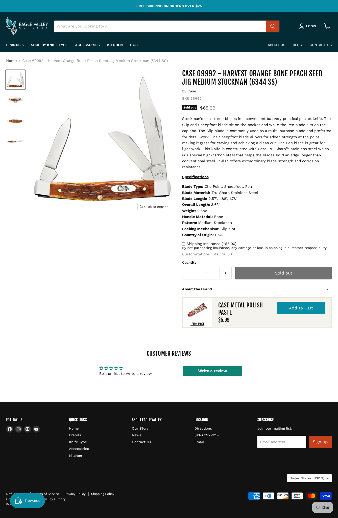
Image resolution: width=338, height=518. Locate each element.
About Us (276, 45)
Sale (134, 45)
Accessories (87, 45)
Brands (14, 45)
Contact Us (321, 45)
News (136, 435)
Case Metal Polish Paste (240, 308)
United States (307, 478)
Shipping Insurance (211, 244)
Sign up (320, 441)
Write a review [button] (212, 370)
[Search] (272, 26)
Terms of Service (46, 494)
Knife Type (78, 442)
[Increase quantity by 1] (225, 273)
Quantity (189, 262)
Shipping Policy (102, 494)
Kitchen (115, 45)
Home (11, 61)
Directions (203, 428)
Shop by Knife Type (49, 45)
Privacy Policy (75, 494)
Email (199, 442)
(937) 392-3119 (206, 435)
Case (192, 91)
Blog (297, 45)
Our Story (140, 428)
